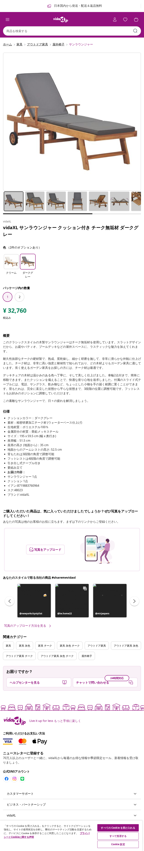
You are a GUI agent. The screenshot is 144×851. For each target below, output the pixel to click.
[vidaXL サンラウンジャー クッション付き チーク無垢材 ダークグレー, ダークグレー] (72, 121)
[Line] (22, 779)
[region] (71, 835)
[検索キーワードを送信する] (135, 31)
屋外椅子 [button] (87, 656)
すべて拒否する (118, 836)
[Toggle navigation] (7, 19)
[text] (14, 311)
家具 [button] (8, 645)
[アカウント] (115, 19)
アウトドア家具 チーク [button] (19, 656)
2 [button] (19, 297)
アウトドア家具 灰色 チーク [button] (57, 656)
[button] (11, 266)
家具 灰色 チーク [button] (70, 645)
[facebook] (6, 779)
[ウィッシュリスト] (125, 19)
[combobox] (72, 31)
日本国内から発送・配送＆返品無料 (77, 6)
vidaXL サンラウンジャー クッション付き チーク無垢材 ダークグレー (71, 230)
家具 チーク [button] (45, 645)
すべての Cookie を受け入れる (118, 827)
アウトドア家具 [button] (97, 645)
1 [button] (7, 297)
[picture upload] (97, 549)
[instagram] (14, 779)
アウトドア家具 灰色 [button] (126, 645)
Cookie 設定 (118, 844)
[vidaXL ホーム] (61, 19)
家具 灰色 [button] (24, 645)
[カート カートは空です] (136, 19)
